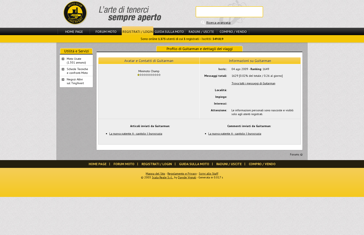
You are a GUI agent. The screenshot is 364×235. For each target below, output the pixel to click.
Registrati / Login (137, 31)
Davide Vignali (187, 177)
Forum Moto (105, 31)
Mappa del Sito (155, 173)
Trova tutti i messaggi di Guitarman (253, 83)
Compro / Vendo (233, 31)
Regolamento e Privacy (182, 173)
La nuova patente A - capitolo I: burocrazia (135, 133)
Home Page (74, 31)
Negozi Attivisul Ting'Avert (75, 81)
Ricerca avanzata (218, 22)
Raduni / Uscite (201, 31)
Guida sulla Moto (169, 31)
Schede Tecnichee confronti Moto (77, 71)
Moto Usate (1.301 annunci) (76, 60)
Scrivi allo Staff (208, 173)
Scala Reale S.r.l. (162, 177)
